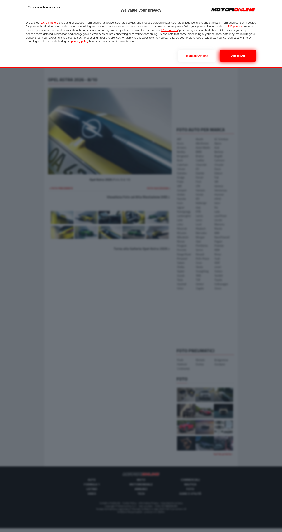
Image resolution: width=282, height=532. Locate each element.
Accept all (238, 55)
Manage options (197, 55)
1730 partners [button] (49, 22)
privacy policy (79, 41)
